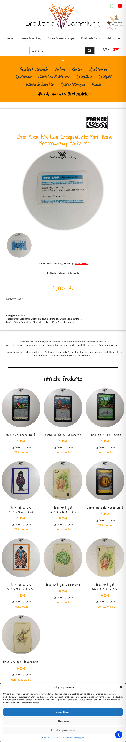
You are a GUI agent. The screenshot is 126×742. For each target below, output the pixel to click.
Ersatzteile (64, 318)
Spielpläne (84, 76)
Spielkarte (25, 318)
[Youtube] (120, 6)
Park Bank (57, 322)
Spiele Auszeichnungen (61, 38)
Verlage (59, 69)
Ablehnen (63, 721)
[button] (121, 687)
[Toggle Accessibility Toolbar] (119, 735)
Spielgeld (104, 76)
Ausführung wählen (21, 679)
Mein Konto (113, 38)
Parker (15, 318)
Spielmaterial (51, 318)
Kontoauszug (70, 322)
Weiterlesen (21, 452)
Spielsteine (23, 76)
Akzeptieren (63, 712)
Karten (77, 69)
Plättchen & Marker (54, 76)
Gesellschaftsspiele (33, 69)
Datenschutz (66, 737)
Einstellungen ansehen (63, 730)
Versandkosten (81, 263)
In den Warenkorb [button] (63, 452)
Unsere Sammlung (30, 38)
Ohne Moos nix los (42, 322)
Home (9, 38)
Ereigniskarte (37, 318)
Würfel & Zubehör (39, 84)
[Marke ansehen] (97, 128)
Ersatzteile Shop (90, 38)
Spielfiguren (98, 69)
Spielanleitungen (72, 84)
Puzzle (95, 84)
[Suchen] (89, 50)
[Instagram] (111, 6)
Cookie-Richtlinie (50, 737)
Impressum (79, 737)
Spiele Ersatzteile (23, 322)
